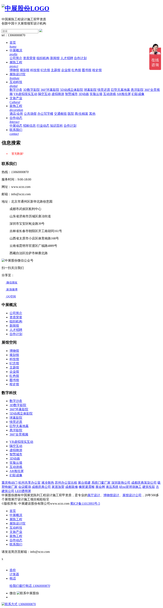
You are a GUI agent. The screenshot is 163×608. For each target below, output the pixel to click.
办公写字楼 (45, 113)
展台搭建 (84, 482)
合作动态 (16, 540)
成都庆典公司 (41, 486)
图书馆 (86, 70)
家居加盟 (58, 486)
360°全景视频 (19, 434)
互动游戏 (109, 94)
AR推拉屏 (124, 94)
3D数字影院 (31, 89)
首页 (13, 511)
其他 (92, 113)
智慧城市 (71, 94)
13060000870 (27, 604)
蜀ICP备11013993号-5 (85, 503)
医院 (71, 113)
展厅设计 (93, 495)
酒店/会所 (16, 113)
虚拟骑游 (57, 94)
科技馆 (35, 70)
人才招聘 (66, 58)
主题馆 (55, 70)
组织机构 (43, 58)
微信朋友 (11, 282)
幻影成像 (138, 94)
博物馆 (14, 70)
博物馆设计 (111, 495)
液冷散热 (47, 482)
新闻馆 (55, 58)
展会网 (100, 486)
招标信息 (29, 125)
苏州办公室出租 (66, 482)
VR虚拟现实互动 (25, 94)
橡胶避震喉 (87, 486)
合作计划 (80, 58)
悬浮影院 (137, 89)
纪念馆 (45, 70)
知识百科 (56, 125)
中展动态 (16, 125)
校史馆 (97, 70)
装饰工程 (16, 536)
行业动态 (43, 125)
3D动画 (84, 94)
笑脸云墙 (96, 94)
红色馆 (76, 70)
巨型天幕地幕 (120, 89)
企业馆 (66, 70)
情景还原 (103, 89)
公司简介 (16, 58)
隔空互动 (44, 94)
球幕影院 (90, 89)
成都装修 (71, 486)
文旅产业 (16, 531)
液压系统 (112, 486)
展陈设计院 (17, 523)
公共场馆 (30, 113)
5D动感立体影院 (71, 89)
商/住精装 (81, 113)
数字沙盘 (16, 89)
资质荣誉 (29, 58)
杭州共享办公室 (29, 482)
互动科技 (16, 527)
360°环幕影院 (50, 89)
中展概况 (16, 515)
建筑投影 (148, 486)
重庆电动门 (9, 482)
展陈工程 (16, 519)
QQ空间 (11, 296)
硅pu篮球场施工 (130, 486)
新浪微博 (11, 289)
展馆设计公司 (132, 495)
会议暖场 (24, 486)
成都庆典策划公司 (144, 482)
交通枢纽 (60, 113)
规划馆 (24, 70)
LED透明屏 (23, 491)
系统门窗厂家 (101, 482)
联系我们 (16, 544)
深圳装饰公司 (120, 482)
